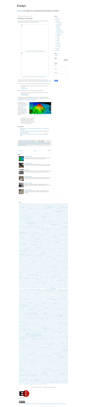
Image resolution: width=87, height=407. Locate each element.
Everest (25, 254)
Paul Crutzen (66, 324)
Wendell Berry (21, 378)
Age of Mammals (41, 206)
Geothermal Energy (44, 264)
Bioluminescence (65, 222)
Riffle (41, 337)
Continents (51, 236)
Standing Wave (33, 353)
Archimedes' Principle (39, 215)
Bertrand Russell (25, 95)
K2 (57, 291)
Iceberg (21, 280)
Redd (24, 336)
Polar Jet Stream (44, 330)
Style (48, 355)
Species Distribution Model (29, 352)
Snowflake (40, 348)
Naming (38, 313)
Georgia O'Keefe (32, 264)
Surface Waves (46, 357)
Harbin (40, 272)
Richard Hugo (33, 337)
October (58, 25)
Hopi (33, 277)
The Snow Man (24, 365)
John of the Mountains (60, 289)
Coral (42, 237)
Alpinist (53, 209)
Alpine (37, 209)
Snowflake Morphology (46, 348)
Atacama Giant (33, 217)
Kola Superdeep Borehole (64, 293)
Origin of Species (31, 322)
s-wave (27, 340)
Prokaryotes (51, 332)
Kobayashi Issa (57, 293)
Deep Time (58, 28)
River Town (42, 338)
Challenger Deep (43, 229)
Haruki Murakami (47, 272)
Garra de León (29, 261)
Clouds (67, 232)
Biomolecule (24, 223)
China (37, 230)
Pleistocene (34, 330)
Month (24, 310)
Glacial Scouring (53, 265)
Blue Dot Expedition (57, 223)
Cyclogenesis (46, 239)
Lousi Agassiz (56, 300)
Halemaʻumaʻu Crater (32, 272)
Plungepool (37, 330)
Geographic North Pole (22, 262)
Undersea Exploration (54, 371)
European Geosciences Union (52, 253)
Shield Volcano (62, 345)
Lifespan (25, 299)
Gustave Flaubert (43, 271)
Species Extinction (37, 352)
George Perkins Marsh (25, 264)
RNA (45, 338)
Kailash (64, 291)
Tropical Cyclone (41, 370)
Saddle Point (30, 340)
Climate (67, 231)
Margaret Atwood (24, 305)
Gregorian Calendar (59, 270)
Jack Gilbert (23, 285)
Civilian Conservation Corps (43, 231)
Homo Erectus (58, 276)
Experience (49, 254)
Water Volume (25, 377)
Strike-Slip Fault (44, 355)
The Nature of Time (54, 363)
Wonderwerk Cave (22, 381)
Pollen (57, 330)
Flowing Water (49, 256)
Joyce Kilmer (36, 291)
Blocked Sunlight (45, 223)
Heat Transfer (53, 273)
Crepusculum (44, 238)
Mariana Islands (30, 305)
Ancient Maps (52, 210)
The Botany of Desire (22, 362)
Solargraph (36, 349)
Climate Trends (42, 232)
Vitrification (47, 373)
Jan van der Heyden (32, 286)
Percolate (63, 325)
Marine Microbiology (60, 305)
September (59, 33)
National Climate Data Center (31, 314)
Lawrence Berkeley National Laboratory (25, 298)
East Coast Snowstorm (51, 247)
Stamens (29, 353)
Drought (23, 245)
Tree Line (26, 370)
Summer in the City (34, 356)
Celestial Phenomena (33, 229)
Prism (42, 332)
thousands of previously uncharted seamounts (27, 99)
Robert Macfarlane (58, 338)
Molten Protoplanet (56, 309)
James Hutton (59, 285)
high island (39, 81)
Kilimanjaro (48, 293)
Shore (36, 346)
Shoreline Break (39, 346)
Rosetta (56, 339)
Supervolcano (24, 357)
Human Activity (53, 277)
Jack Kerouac (30, 285)
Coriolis (46, 237)
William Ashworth (43, 379)
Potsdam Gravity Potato (39, 331)
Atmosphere (44, 217)
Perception (60, 325)
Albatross (35, 207)
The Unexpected (34, 365)
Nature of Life (36, 315)
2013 (57, 48)
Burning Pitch (66, 224)
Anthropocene (35, 213)
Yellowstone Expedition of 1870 (63, 381)
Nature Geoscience (31, 315)
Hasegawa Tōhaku (57, 272)
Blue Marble (66, 223)
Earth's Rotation (33, 247)
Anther (23, 213)
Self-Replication (61, 344)
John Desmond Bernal (58, 287)
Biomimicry (20, 223)
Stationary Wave (59, 353)
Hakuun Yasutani (21, 272)
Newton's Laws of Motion (31, 316)
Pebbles (42, 325)
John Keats (34, 289)
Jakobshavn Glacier (47, 285)
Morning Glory (39, 310)
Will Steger (33, 379)
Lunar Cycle (37, 301)
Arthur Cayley (37, 216)
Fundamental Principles (29, 260)
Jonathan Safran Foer (54, 290)
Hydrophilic (29, 279)
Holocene (48, 276)
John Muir (53, 289)
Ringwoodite (48, 337)
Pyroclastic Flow (43, 333)
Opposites (43, 321)
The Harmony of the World (25, 363)
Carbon (59, 225)
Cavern (22, 229)
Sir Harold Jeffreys (39, 347)
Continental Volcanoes (45, 236)
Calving (36, 225)
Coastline (32, 233)
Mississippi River (30, 309)
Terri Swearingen (29, 361)
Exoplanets (41, 254)
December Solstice (34, 241)
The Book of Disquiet (64, 361)
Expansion (45, 254)
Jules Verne (42, 291)
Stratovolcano (25, 355)
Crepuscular (40, 238)
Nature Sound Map (42, 315)
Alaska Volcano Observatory (29, 207)
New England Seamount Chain (32, 51)
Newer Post (20, 150)
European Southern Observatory (62, 253)
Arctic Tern (60, 215)
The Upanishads (39, 365)
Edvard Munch (56, 248)
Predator (49, 331)
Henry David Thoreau (33, 275)
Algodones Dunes (53, 208)
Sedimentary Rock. (24, 344)
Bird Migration (37, 223)
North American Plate (28, 317)
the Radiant (24, 364)
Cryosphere (66, 238)
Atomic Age (36, 218)
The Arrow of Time (51, 361)
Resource (53, 336)
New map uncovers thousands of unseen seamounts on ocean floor (33, 128)
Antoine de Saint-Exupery (62, 213)
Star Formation (46, 353)
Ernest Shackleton (60, 252)
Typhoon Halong (33, 371)
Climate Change (22, 232)
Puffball (37, 333)
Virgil (40, 373)
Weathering (62, 377)
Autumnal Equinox (59, 218)
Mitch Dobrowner (36, 309)
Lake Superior (61, 294)
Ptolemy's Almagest (32, 333)
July (57, 37)
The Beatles (56, 361)
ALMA (24, 209)
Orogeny (35, 322)
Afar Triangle (25, 206)
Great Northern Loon (22, 270)
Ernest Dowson (55, 252)
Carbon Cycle (63, 225)
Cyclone (50, 239)
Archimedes (33, 215)
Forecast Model (63, 256)
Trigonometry (30, 370)
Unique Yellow (25, 372)
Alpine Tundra (49, 209)
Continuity (54, 236)
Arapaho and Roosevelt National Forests (61, 214)
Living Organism (65, 299)
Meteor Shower (26, 308)
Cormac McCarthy (55, 237)
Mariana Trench (36, 305)
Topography (49, 369)
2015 (57, 19)
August (58, 35)
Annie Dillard (59, 211)
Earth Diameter (42, 246)
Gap (26, 261)
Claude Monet (63, 231)
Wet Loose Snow (35, 378)
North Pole (34, 317)
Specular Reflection (61, 352)
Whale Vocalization (45, 378)
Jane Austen (38, 286)
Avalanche (64, 218)
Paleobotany (25, 324)
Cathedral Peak (51, 228)
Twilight (26, 371)
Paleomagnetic (42, 324)
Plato (28, 330)
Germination (49, 264)
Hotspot (35, 277)
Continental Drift (28, 236)
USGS (44, 372)
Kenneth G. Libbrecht (24, 293)
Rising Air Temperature (53, 337)
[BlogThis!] (39, 141)
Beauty (44, 221)
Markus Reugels (31, 306)
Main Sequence (65, 302)
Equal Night (31, 252)
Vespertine (29, 373)
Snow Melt (37, 348)
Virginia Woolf (43, 373)
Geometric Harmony (28, 176)
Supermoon (62, 356)
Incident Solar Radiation (60, 280)
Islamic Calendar (27, 284)
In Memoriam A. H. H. (52, 280)
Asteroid (64, 216)
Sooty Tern (60, 349)
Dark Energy (30, 240)
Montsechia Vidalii (28, 310)
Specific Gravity (54, 352)
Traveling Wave (21, 370)
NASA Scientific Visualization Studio (52, 313)
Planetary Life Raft (49, 329)
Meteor (23, 308)
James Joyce (63, 285)
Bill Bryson (36, 222)
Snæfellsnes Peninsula (64, 347)
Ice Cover (61, 279)
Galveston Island (65, 260)
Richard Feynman (22, 337)
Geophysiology (39, 263)
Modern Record (44, 309)
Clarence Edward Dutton (57, 231)
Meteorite (31, 308)
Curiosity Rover (26, 239)
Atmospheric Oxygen (28, 156)
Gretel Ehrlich (64, 270)
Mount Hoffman (63, 310)
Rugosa (20, 340)
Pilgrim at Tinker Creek (27, 329)
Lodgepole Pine (25, 300)
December (59, 22)
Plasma (20, 330)
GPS (50, 268)
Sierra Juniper (61, 346)
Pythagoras (54, 333)
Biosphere (32, 223)
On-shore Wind (33, 321)
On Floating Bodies (27, 321)
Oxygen (24, 323)
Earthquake (38, 247)
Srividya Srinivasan (22, 353)
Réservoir (50, 336)
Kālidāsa (66, 291)
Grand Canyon (65, 268)
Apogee (31, 214)
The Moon (37, 363)
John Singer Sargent (26, 290)
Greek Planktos (33, 270)
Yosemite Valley (51, 382)
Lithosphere (54, 299)
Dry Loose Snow (27, 245)
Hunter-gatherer (62, 278)
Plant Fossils (66, 329)
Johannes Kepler (34, 287)
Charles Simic (63, 229)
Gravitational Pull (42, 269)
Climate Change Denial (30, 232)
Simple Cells (27, 347)
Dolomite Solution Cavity (45, 244)
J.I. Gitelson (59, 284)
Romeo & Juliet (47, 339)
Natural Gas (63, 314)
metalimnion (66, 307)
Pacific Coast (41, 323)
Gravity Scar (61, 269)
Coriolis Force (49, 237)
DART (44, 240)
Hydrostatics (42, 279)
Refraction (31, 336)
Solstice (47, 349)
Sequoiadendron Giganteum (37, 345)
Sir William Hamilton (45, 347)
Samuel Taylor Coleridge (64, 340)
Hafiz (67, 271)
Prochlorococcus (46, 332)
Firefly (67, 255)
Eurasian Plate (43, 253)
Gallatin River (60, 260)
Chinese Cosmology (41, 230)
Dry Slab (32, 245)
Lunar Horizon (46, 301)
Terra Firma (25, 361)
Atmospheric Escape (64, 217)
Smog (60, 347)
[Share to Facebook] (42, 141)
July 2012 (45, 291)
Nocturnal (63, 316)
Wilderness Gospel (22, 379)
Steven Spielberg (49, 354)
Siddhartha (56, 346)
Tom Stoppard (28, 369)
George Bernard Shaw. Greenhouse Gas (49, 263)
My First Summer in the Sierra (27, 313)
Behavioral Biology (56, 221)
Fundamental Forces (22, 260)
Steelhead (64, 353)
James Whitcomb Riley (25, 286)
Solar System (29, 349)
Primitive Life (34, 332)
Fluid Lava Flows (54, 256)
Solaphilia (60, 348)
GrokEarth (20, 11)
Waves (54, 377)
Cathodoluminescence (57, 228)
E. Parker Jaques (64, 245)
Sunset (54, 356)
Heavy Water (58, 273)
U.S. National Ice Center (40, 371)
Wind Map (56, 380)
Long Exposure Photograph (35, 300)
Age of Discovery (35, 206)
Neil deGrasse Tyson (59, 315)
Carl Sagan (64, 227)
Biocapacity (47, 222)
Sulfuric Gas (26, 356)
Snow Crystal (29, 348)
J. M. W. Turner (43, 284)
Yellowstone (49, 381)
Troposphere (58, 370)
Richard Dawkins (65, 336)
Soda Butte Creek (56, 348)
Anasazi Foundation (22, 210)
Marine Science (21, 306)
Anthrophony (30, 213)
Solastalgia (44, 349)
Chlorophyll (47, 230)
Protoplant (63, 332)
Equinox (45, 252)
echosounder (22, 108)
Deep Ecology (39, 241)
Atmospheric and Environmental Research (54, 217)
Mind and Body (65, 308)
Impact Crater (42, 280)
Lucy (62, 300)
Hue (49, 277)
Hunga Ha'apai (49, 278)
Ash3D (61, 216)
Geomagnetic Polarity (57, 262)
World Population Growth (43, 381)
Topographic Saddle (43, 369)
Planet (44, 329)
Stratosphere (21, 355)
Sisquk (50, 347)
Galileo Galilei (56, 260)
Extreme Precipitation (63, 254)
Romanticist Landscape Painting (39, 339)
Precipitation (45, 331)
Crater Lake (32, 238)
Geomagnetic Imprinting (50, 262)
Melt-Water (56, 307)
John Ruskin (21, 290)
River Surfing (38, 338)
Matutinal (66, 306)
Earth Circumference (37, 246)
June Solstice (50, 291)
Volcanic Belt (51, 373)
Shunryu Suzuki (45, 346)
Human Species (21, 278)
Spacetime (20, 352)
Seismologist (52, 344)
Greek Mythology (28, 270)
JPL (39, 291)
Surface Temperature (35, 357)
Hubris (48, 277)
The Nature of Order (47, 363)
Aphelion (28, 214)
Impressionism (47, 280)
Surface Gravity (28, 357)
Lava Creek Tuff (54, 297)
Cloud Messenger (57, 232)
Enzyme (20, 252)
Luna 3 (33, 301)
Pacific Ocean (46, 323)
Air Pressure (59, 206)
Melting (60, 307)
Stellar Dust (24, 354)
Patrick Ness (57, 324)
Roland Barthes (23, 339)
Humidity (29, 278)
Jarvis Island (44, 114)
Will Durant (29, 379)
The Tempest (29, 365)
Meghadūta (48, 307)
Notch (50, 317)
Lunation (55, 301)
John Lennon (38, 289)
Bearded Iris (29, 221)
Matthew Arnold (62, 306)
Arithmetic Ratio (26, 216)
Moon (32, 310)
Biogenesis (51, 222)
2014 (57, 21)
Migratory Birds (60, 308)
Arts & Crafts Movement (50, 216)
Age (32, 206)
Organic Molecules (65, 321)
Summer (29, 356)
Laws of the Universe (35, 298)
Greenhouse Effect (39, 270)
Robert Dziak (48, 338)
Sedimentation (30, 344)
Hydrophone (33, 279)
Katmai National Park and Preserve (43, 292)
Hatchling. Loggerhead (64, 272)
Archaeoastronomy (22, 215)
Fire (56, 255)
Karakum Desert (21, 292)
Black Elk (40, 223)
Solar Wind (32, 349)
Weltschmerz (66, 377)
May (57, 40)
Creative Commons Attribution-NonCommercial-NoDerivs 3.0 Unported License (51, 403)
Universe (29, 372)
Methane (34, 308)
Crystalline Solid (21, 239)
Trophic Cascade (35, 370)
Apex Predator (24, 214)
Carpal (26, 228)
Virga (38, 373)
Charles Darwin (48, 229)
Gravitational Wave (48, 269)
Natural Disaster (58, 314)
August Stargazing (48, 218)
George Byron (58, 263)
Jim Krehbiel (29, 287)
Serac (43, 345)
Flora (38, 256)
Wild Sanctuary (65, 378)
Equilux (42, 252)
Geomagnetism (21, 263)
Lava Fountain (60, 297)
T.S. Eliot (23, 123)
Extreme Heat (57, 254)
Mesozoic (62, 307)
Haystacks (49, 273)
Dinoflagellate (24, 244)
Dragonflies (59, 244)
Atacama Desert (28, 217)
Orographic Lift (45, 322)
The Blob (59, 361)
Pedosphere (46, 325)
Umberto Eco (49, 371)
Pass (54, 324)
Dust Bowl (40, 245)
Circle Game (37, 231)
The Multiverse (41, 363)
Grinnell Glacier (27, 271)
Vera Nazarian (25, 373)
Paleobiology (21, 324)
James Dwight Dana (53, 285)
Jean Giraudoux (58, 286)
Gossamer (47, 268)
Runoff (25, 340)
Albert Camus (45, 207)
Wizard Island (66, 380)
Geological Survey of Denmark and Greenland (38, 262)
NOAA (61, 316)
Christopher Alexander (53, 230)
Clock (50, 232)
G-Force (34, 260)
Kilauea (45, 293)
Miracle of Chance (24, 309)
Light (28, 299)
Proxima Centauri (22, 333)
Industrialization (42, 281)
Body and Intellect (38, 224)
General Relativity (46, 261)
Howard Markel (44, 277)
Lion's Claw (44, 299)
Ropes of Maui (52, 339)
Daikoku (26, 240)
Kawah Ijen (57, 292)
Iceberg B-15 (25, 280)
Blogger (54, 387)
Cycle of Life (42, 239)
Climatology (47, 232)
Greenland (49, 270)
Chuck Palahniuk (65, 230)
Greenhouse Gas (45, 270)
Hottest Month (39, 277)
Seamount (22, 132)
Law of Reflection (65, 297)
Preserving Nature (57, 331)
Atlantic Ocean (39, 217)
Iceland (33, 280)
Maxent (29, 307)
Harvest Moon (52, 272)
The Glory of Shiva (52, 362)
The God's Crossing (58, 362)
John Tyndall (37, 290)
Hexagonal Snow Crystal (23, 276)
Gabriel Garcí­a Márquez (40, 260)
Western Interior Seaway (28, 378)
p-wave (27, 323)
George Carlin (63, 263)
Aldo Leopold (62, 207)
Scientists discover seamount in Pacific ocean (29, 134)
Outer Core (60, 322)
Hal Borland (26, 272)
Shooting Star (33, 346)
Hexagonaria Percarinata (31, 276)
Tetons (33, 361)
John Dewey (64, 287)
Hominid (54, 276)
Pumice (39, 333)
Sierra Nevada (65, 346)
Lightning (38, 299)
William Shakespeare (34, 380)
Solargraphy (40, 349)
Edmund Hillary (41, 248)
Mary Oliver (44, 306)
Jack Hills (26, 285)
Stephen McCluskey (43, 354)
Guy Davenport (54, 271)
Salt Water (49, 340)
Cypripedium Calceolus (60, 239)
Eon (22, 252)
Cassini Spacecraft (39, 228)
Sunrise (51, 356)
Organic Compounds (58, 321)
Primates (24, 332)
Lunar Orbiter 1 (51, 301)
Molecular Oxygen (50, 309)
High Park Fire (41, 276)
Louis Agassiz (51, 300)
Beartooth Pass (33, 221)
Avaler (67, 218)
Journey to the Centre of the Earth (28, 291)
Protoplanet (60, 332)
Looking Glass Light (28, 163)
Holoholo (51, 276)
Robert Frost (52, 338)
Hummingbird (36, 278)
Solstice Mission (51, 349)
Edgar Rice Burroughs (35, 248)
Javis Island (48, 286)
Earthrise (58, 27)
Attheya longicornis (41, 218)
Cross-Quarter (58, 238)
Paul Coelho (62, 324)
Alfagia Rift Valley (42, 208)
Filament (49, 255)
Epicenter (24, 252)
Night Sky (47, 316)
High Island (37, 276)
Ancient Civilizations (41, 210)
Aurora (52, 218)
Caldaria (27, 225)
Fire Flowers (64, 255)
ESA (67, 252)
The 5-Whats (37, 361)
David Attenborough (55, 240)
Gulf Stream (38, 271)
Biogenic (54, 222)
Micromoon (53, 308)
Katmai (37, 292)
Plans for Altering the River (59, 329)
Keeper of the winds (63, 292)
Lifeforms (22, 299)
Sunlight (49, 356)
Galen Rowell (51, 260)
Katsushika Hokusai (52, 292)
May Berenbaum (33, 307)
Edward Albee (66, 248)
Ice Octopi (65, 279)
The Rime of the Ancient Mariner (36, 364)
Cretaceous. (54, 238)
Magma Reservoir (35, 302)
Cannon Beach (46, 225)
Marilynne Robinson (42, 305)
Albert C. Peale (40, 207)
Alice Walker (59, 208)
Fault (33, 255)
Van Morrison (58, 372)
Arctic (48, 215)
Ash (59, 216)
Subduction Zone (56, 355)
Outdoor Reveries (55, 322)
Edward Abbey (61, 248)
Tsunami (63, 370)
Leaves (40, 298)
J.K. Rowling (64, 284)
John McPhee (47, 289)
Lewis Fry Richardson (56, 298)
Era (47, 252)
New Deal (64, 315)
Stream (38, 355)
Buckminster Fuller (55, 224)
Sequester (31, 345)
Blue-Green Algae (32, 224)
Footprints (59, 256)
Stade (26, 353)
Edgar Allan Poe (29, 248)
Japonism (41, 286)
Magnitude (61, 302)
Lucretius (59, 300)
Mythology (34, 313)
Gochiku (27, 268)
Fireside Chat (21, 256)
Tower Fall (52, 369)
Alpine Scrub (45, 209)
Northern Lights (46, 317)
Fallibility (23, 255)
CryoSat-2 (31, 98)
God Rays (35, 268)
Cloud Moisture (63, 232)
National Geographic (40, 314)
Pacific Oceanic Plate (52, 323)
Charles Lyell (58, 229)
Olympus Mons (21, 321)
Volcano (32, 374)
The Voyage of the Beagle (46, 365)
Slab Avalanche (53, 347)
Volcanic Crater (56, 373)
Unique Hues (21, 372)
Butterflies (20, 225)
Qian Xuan (57, 333)
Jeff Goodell (63, 286)
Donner (50, 244)
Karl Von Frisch (26, 292)
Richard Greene (27, 337)
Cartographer (30, 228)
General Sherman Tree (52, 261)
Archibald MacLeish (28, 215)
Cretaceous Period (49, 238)
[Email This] (38, 141)
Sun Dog (46, 356)
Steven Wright (55, 354)
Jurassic (56, 291)
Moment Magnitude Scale (64, 309)
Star (42, 353)
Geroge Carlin (54, 264)
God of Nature (30, 268)
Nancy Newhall (41, 313)
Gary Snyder (34, 261)
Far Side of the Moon (28, 255)
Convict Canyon (26, 237)
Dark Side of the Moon (39, 240)
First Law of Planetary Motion (32, 256)
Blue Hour (62, 223)
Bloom (53, 223)
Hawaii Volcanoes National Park (26, 273)
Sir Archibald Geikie (33, 347)
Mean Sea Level (38, 307)
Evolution (27, 254)
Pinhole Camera (37, 329)
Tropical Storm (52, 370)
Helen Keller (62, 273)
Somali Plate (56, 349)
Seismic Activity (41, 344)
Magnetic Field (40, 302)
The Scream (49, 364)
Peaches (39, 325)
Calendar (33, 225)
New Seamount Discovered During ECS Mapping (29, 131)
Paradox (46, 324)
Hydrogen (25, 279)
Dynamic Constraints (58, 245)
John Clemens (47, 287)
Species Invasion (43, 352)
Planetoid (53, 329)
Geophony (31, 263)
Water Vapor (21, 377)
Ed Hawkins (24, 248)
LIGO (41, 299)
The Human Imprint (27, 189)
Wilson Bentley (46, 380)
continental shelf (24, 104)
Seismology (56, 344)
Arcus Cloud (64, 215)
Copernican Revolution (37, 237)
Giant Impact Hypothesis (64, 264)
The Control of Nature (45, 362)
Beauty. (46, 221)
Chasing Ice (24, 230)
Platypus (30, 330)
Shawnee (53, 345)
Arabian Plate (52, 214)
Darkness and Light (28, 183)
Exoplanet (37, 254)
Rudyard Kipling (65, 339)
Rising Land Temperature (62, 337)
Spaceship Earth (65, 350)
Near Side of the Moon (49, 315)
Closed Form (53, 232)
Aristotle (22, 216)
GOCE (24, 268)
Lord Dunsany (46, 300)
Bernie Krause (23, 222)
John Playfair (66, 289)
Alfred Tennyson (47, 208)
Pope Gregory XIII (24, 331)
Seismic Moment (47, 344)
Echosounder (44, 142)
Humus (46, 278)
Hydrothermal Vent (47, 279)
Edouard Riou (46, 248)
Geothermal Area (38, 264)
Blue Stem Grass (26, 224)
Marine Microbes (54, 305)
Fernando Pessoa (45, 255)
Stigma (59, 354)
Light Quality (31, 299)
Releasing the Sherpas (45, 336)
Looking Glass (42, 300)
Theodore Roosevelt (62, 365)
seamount (37, 20)
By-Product (24, 225)
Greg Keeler (53, 270)
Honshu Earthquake (29, 277)
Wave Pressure (50, 377)
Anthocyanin (26, 213)
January (58, 46)
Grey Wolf (23, 271)
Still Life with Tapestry (64, 354)
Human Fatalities (59, 277)
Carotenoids (23, 228)
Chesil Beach (28, 230)
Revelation (57, 336)
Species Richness (49, 352)
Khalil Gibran (37, 293)
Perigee (66, 325)
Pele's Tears (51, 325)
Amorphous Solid (62, 209)
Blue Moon (21, 224)
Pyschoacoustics (49, 333)
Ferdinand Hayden (39, 255)
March (58, 43)
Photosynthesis (45, 328)
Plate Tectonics (24, 330)
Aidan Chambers (54, 206)
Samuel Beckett (57, 340)
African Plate (29, 206)
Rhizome (60, 336)
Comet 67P (64, 233)
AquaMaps (48, 214)
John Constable (52, 287)
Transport (66, 369)
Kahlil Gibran (60, 291)
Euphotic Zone (37, 253)
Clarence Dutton (50, 231)
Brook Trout (49, 224)
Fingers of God (53, 255)
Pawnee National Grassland (33, 325)
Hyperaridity (52, 279)
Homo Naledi (64, 276)
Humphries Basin (41, 278)
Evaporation (21, 254)
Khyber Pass (42, 293)
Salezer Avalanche (36, 340)
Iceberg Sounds (29, 280)
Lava (51, 297)
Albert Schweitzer (57, 207)
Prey (22, 332)
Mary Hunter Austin (39, 306)
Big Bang (33, 222)
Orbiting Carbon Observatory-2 (50, 321)
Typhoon (28, 371)
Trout (61, 370)
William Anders (37, 379)
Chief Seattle (33, 230)
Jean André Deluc (53, 286)
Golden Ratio (44, 268)
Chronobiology (59, 230)
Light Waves (35, 299)
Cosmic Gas (23, 238)
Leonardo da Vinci (50, 298)
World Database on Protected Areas (33, 381)
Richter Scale (37, 337)
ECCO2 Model (57, 247)
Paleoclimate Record (31, 324)
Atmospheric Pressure (30, 218)
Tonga (39, 369)
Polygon (66, 330)
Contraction (63, 236)
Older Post (49, 150)
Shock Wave (28, 346)
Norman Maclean (21, 317)
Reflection (27, 336)
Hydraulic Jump (21, 279)
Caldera (30, 225)
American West (57, 209)
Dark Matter (34, 240)
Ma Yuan (63, 301)
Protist (57, 332)
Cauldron (62, 228)
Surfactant (50, 357)
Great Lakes (66, 269)
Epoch (28, 252)
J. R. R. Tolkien (48, 284)
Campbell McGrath (41, 225)
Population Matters (30, 331)
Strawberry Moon (30, 355)
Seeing (37, 344)
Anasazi (66, 209)
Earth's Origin (28, 247)
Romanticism (32, 339)
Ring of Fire (44, 337)
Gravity (52, 269)
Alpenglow (27, 209)
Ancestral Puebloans (34, 210)
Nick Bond (37, 316)
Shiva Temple (24, 346)
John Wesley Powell (47, 290)
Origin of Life (25, 322)
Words (26, 381)
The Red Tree (28, 364)
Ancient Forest (47, 210)
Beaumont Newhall (40, 221)
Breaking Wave (44, 224)
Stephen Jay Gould (36, 354)
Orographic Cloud (39, 322)
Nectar (54, 315)
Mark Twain (26, 306)
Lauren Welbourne (47, 297)
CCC (24, 229)
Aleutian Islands (32, 208)
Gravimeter (30, 269)
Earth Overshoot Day (48, 246)
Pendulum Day (55, 325)
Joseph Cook (21, 291)
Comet (60, 233)
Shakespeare (50, 345)
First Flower (25, 256)
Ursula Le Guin (38, 372)
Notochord (53, 317)
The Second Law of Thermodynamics (57, 364)
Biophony (28, 223)
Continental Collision (22, 236)
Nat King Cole (23, 314)
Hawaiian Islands (48, 81)
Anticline (56, 213)
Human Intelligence (65, 277)
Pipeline (42, 329)
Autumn (54, 218)
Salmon (43, 340)
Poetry (41, 330)
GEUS (57, 264)
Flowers (45, 256)
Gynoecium (59, 271)
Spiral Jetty (66, 352)
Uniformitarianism (60, 371)
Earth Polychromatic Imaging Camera (58, 246)
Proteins (54, 332)
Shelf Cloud (57, 345)
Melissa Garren (52, 307)
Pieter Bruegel (21, 329)
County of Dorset (27, 238)
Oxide (22, 323)
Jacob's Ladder (40, 285)
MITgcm (40, 309)
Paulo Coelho (26, 325)
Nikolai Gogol (51, 316)
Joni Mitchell (60, 290)
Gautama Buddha (40, 261)
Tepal (20, 361)
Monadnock (21, 310)
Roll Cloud (28, 339)
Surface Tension (41, 357)
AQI (40, 214)
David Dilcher (64, 240)
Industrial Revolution (36, 281)
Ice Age (55, 279)
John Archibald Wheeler (40, 287)
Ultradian (45, 371)
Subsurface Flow (65, 355)
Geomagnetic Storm (64, 262)
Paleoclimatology (37, 324)
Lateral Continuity (37, 297)
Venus (62, 372)
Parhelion (52, 324)
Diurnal (31, 244)
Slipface (57, 347)
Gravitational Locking (35, 269)
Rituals (33, 338)
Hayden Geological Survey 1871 (42, 273)
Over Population (65, 322)
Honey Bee (24, 277)
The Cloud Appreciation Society (37, 362)
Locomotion (21, 300)
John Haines (30, 289)
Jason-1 (33, 97)
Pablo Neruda (31, 323)
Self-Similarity (66, 344)
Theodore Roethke (56, 365)
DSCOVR (35, 245)
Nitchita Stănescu (56, 316)
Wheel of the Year (60, 378)
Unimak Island (66, 371)
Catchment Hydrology (45, 228)
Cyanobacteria (37, 239)
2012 (57, 50)
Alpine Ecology (40, 209)
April (57, 41)
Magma (30, 302)
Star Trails (50, 353)
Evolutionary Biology (33, 254)
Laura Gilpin (42, 297)
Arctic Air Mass (51, 215)
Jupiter (53, 291)
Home (35, 150)
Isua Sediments (32, 284)
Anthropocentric (40, 213)
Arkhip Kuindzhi (31, 216)
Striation (40, 355)
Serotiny (46, 345)
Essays (21, 5)
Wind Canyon (52, 380)
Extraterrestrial (53, 254)
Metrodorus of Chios (39, 308)
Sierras (20, 347)
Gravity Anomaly (56, 269)
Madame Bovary (21, 302)
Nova (55, 317)
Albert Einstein (51, 207)
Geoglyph (66, 261)
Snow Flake (33, 348)
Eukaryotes (32, 253)
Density (66, 241)
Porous (34, 331)
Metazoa (20, 308)
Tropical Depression (47, 370)
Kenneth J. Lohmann (31, 293)
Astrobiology (23, 217)
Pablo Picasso (36, 323)
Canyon (50, 225)
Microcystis (49, 308)
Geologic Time (29, 262)
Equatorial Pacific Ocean (37, 252)
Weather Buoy (57, 377)
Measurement (43, 307)
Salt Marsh (46, 340)
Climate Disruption (37, 232)
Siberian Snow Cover (51, 346)
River (35, 338)
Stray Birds (35, 355)
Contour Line (59, 236)
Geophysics (35, 263)
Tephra (22, 361)
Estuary (22, 253)
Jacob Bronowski (35, 285)
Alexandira (37, 208)
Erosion (65, 252)
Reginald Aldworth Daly (37, 336)
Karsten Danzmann (32, 292)
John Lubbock (43, 289)
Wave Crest (42, 377)
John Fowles (25, 289)
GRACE (55, 268)
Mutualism (20, 313)
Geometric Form (26, 263)
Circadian (27, 231)
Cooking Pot (31, 237)
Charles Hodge (53, 229)
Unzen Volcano (33, 372)
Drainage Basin (63, 244)
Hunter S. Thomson (55, 278)
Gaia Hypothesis (46, 260)
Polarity (55, 330)
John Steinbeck (32, 290)
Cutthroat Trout (31, 239)
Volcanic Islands (24, 374)
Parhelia (49, 324)
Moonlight (35, 310)
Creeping (36, 238)
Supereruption (58, 356)
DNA (40, 244)
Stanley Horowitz (39, 353)
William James (24, 88)
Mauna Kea (21, 307)
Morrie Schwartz (51, 310)
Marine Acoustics (48, 305)
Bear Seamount (25, 76)
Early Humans (31, 246)
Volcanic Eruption (62, 373)
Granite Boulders (21, 269)
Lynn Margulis (59, 301)
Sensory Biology (21, 345)
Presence (52, 331)
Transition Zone (62, 369)
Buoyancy (61, 224)
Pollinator (63, 330)
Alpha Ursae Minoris (32, 209)
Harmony (43, 272)
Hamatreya (37, 272)
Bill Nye (44, 222)
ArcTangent (44, 215)
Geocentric (63, 261)
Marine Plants (66, 305)
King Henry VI (52, 293)
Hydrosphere (37, 279)
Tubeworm (23, 371)
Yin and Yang (42, 382)
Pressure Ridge (62, 331)
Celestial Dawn (27, 229)
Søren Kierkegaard (65, 349)
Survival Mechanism (56, 357)
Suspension (66, 357)
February (58, 45)
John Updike (42, 290)
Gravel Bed (26, 269)
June (58, 38)
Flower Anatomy (41, 256)
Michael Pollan (45, 308)
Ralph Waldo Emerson (38, 334)
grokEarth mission (33, 271)
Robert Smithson (63, 338)
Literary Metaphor (49, 299)
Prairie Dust (26, 169)
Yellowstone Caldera (54, 381)
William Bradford (48, 379)
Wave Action (38, 377)
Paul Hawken (21, 325)
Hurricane (66, 278)
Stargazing (54, 353)
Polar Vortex (49, 330)
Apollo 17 (34, 214)
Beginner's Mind (50, 221)
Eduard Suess (51, 248)
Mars (34, 306)
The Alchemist (45, 361)
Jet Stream (25, 287)
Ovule (20, 323)
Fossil (40, 257)
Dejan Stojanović (56, 241)
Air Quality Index (63, 206)
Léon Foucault (44, 298)
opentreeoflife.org (38, 321)
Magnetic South (51, 302)
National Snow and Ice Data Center (49, 314)
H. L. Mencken (63, 271)
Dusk (38, 245)
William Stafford (41, 380)
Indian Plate (66, 280)
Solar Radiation (23, 349)
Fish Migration (59, 30)
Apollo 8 (38, 214)
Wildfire (26, 379)
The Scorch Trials (44, 364)
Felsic (35, 255)
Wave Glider (46, 377)
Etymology (25, 253)
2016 (57, 18)
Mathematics (48, 306)
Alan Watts (23, 207)
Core (43, 237)
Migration (56, 308)
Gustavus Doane (49, 271)
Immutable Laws (37, 280)
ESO (20, 253)
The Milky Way (32, 363)
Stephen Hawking (29, 354)
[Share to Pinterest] (43, 141)
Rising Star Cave (28, 338)
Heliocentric (66, 273)
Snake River (21, 348)
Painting (61, 323)
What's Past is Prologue (52, 378)
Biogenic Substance (59, 222)
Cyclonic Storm (54, 239)
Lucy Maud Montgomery (28, 301)
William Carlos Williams (55, 379)
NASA (45, 313)
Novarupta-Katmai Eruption (61, 317)
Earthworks (45, 247)
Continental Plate (33, 236)
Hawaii (20, 273)
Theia (52, 365)
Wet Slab (39, 378)
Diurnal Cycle (34, 244)
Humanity (26, 278)
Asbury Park (56, 216)
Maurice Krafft (25, 307)
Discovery (28, 244)
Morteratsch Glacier (57, 310)
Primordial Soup (39, 332)
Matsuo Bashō (57, 306)
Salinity (40, 340)
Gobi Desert (21, 268)
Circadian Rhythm (32, 231)
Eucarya (29, 253)
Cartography (34, 228)
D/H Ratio (23, 240)
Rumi (22, 340)
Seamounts (20, 20)
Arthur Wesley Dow (43, 216)
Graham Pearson (60, 268)
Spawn (24, 352)
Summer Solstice (40, 356)
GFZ (59, 264)
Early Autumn (27, 246)
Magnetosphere (56, 302)
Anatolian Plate (28, 210)
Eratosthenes (50, 252)
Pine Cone (33, 329)
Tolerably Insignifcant (22, 369)
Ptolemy (27, 333)
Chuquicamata (21, 231)
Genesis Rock (59, 261)
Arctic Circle (56, 215)
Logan (29, 300)
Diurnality (38, 244)
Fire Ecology (60, 255)
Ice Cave (58, 279)
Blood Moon (50, 223)
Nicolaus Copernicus (42, 316)
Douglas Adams (54, 244)
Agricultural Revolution (47, 206)
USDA (42, 372)
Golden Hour (39, 268)
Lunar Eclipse (41, 301)
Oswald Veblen (50, 322)
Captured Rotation (55, 225)
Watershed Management (32, 377)
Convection (22, 237)
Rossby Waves (60, 339)
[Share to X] (40, 141)
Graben (53, 268)
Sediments (34, 344)
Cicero (25, 231)
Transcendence (56, 369)
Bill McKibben (40, 222)
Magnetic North (45, 302)
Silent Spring (23, 347)
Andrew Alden (63, 210)
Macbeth (66, 301)
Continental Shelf (35, 142)
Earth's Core (24, 247)
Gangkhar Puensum (22, 261)
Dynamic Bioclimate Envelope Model (48, 245)
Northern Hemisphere (39, 317)
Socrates (51, 348)
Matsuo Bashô (52, 306)
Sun (43, 356)
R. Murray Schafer (65, 333)
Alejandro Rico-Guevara (25, 208)
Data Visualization (48, 240)
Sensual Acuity (27, 345)
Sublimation (61, 355)
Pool (19, 331)
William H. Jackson (62, 379)
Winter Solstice (60, 380)
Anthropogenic (45, 213)
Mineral (20, 309)
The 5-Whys (41, 361)
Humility (32, 278)
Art (34, 216)
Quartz (61, 333)
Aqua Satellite (43, 214)
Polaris (53, 330)
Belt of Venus (62, 221)
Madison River (27, 302)
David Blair (60, 240)
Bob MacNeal (26, 403)
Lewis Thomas (62, 298)
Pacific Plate (58, 323)
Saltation (53, 340)
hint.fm (46, 276)
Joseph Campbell (65, 290)
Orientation (20, 322)
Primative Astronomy (29, 332)
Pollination (60, 330)
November (59, 24)
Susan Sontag (61, 357)
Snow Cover (25, 348)
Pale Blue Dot (65, 323)
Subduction (51, 355)
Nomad (67, 316)
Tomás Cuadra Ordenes (34, 369)
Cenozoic (38, 229)
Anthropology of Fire (51, 213)
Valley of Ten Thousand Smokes (51, 372)
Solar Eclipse (64, 348)
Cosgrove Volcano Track (62, 237)
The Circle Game (29, 362)
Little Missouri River (60, 299)
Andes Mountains (57, 210)
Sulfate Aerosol (21, 356)
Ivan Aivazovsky (37, 284)
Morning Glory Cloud (45, 310)
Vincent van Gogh (34, 373)
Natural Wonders (25, 315)
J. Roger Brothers (54, 284)
